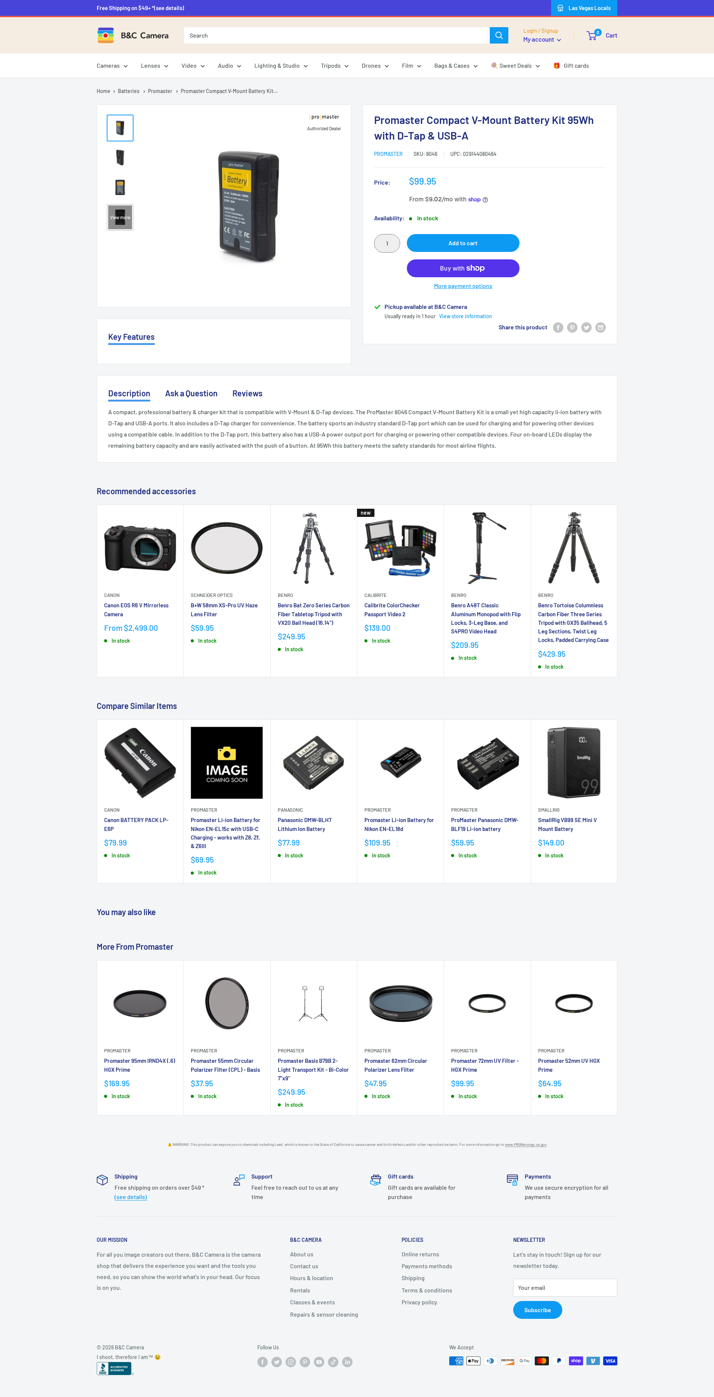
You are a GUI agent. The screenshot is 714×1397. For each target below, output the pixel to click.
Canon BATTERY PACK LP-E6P (136, 824)
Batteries (129, 91)
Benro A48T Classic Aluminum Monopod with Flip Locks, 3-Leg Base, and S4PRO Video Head (486, 618)
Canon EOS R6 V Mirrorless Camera (136, 609)
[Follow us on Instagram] (291, 1361)
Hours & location (311, 1277)
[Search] (499, 35)
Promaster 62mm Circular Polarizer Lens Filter (395, 1065)
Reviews (247, 393)
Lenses (150, 65)
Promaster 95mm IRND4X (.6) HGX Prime (139, 1065)
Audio (225, 65)
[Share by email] (600, 327)
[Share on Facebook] (558, 327)
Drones (371, 65)
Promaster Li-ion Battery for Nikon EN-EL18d (399, 824)
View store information (465, 316)
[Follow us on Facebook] (262, 1361)
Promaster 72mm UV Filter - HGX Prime (485, 1065)
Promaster (160, 91)
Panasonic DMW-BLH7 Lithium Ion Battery (304, 824)
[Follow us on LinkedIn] (347, 1361)
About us (301, 1253)
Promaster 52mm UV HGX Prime (569, 1065)
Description (129, 393)
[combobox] (337, 35)
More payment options (463, 285)
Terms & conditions (427, 1290)
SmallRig (549, 810)
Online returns (420, 1253)
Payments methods (427, 1265)
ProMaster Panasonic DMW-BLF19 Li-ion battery (484, 824)
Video (189, 65)
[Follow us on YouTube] (319, 1361)
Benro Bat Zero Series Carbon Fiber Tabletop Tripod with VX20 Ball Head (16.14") (314, 614)
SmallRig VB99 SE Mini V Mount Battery (567, 824)
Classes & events (312, 1301)
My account (539, 39)
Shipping (413, 1277)
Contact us (304, 1265)
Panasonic (290, 810)
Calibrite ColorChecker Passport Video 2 (392, 609)
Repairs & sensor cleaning (324, 1314)
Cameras (108, 65)
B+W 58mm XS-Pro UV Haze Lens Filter (224, 609)
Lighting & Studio (277, 65)
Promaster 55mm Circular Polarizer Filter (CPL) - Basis (225, 1065)
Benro (285, 595)
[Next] (617, 591)
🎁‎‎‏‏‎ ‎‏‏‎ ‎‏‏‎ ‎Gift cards (571, 65)
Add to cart (462, 242)
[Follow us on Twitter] (276, 1361)
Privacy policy (419, 1301)
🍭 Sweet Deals (511, 65)
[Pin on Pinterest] (572, 327)
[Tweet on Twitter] (586, 327)
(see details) (131, 1196)
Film (407, 65)
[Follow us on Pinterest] (305, 1361)
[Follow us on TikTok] (333, 1361)
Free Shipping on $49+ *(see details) (140, 7)
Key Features (131, 336)
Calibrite (375, 595)
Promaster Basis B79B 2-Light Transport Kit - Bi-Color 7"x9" (313, 1070)
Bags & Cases (452, 65)
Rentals (300, 1290)
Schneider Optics (212, 595)
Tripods (331, 65)
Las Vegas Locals (590, 7)
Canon (112, 595)
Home (103, 91)
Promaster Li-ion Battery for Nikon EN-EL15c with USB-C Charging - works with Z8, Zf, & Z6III (225, 833)
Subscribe (537, 1309)
